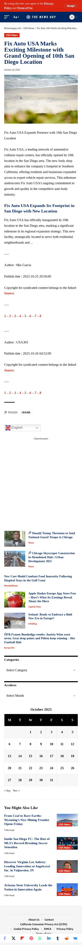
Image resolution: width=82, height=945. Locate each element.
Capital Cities (34, 606)
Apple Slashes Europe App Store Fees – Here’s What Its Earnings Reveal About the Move (52, 597)
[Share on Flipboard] (22, 938)
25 (62, 768)
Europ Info (9, 647)
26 (72, 768)
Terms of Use (25, 8)
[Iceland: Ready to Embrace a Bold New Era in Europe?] (14, 621)
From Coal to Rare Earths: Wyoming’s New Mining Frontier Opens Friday (26, 820)
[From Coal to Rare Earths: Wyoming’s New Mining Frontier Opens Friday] (67, 820)
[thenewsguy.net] (41, 17)
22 (30, 768)
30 (41, 780)
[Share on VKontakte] (75, 938)
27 (9, 780)
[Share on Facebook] (4, 938)
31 (51, 780)
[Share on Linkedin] (48, 938)
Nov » (16, 790)
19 (72, 756)
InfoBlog (32, 623)
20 (9, 768)
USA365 (26, 412)
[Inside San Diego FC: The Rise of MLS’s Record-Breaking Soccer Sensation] (67, 843)
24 (51, 768)
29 (30, 780)
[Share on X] (13, 938)
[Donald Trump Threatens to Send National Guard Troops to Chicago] (14, 539)
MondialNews (11, 585)
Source (9, 293)
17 (51, 756)
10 (51, 744)
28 (20, 780)
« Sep (7, 790)
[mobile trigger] (7, 17)
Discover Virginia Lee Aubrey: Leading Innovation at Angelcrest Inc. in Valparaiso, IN (27, 866)
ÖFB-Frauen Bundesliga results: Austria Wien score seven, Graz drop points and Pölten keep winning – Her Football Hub (39, 638)
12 (72, 744)
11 (61, 744)
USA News (12, 35)
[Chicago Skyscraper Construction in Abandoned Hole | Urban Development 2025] (14, 559)
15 (30, 756)
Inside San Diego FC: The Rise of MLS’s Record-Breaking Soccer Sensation (27, 843)
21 (20, 768)
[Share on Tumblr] (57, 938)
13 (9, 756)
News (31, 542)
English (17, 428)
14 (20, 756)
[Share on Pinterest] (31, 938)
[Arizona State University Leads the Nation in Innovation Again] (67, 889)
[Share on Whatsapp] (40, 938)
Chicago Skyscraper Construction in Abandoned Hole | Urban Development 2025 (51, 557)
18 (62, 756)
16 (41, 756)
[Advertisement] (41, 483)
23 (41, 768)
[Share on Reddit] (66, 938)
